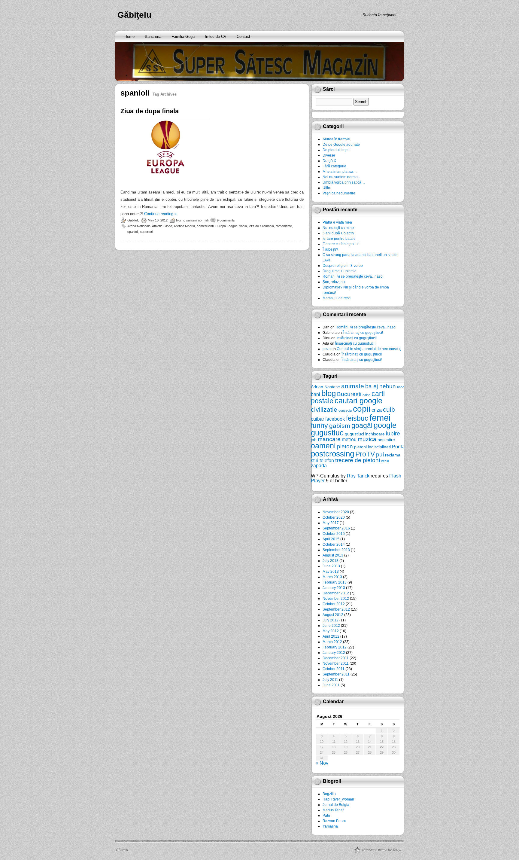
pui (380, 454)
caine (366, 395)
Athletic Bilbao (162, 226)
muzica (367, 439)
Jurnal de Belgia (336, 805)
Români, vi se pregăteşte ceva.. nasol (353, 276)
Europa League (226, 226)
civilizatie (324, 409)
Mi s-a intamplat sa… (340, 171)
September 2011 (336, 674)
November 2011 (336, 663)
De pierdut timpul (337, 150)
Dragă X (329, 161)
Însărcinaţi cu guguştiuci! (363, 333)
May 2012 (331, 631)
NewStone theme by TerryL (382, 850)
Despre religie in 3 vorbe (343, 266)
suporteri (146, 231)
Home (129, 36)
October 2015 (334, 534)
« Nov (322, 763)
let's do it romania (261, 226)
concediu (345, 410)
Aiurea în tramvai (336, 139)
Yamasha (330, 826)
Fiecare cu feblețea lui (341, 244)
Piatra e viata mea (337, 222)
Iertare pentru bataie (339, 238)
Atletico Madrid (184, 226)
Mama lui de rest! (337, 298)
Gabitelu (133, 220)
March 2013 (332, 577)
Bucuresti (349, 394)
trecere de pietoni (357, 460)
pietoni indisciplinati (372, 446)
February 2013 (335, 582)
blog (328, 393)
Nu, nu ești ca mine (338, 228)
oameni (323, 446)
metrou (349, 439)
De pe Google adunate (341, 144)
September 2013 (336, 550)
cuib (389, 409)
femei (379, 417)
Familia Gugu (183, 36)
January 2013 (334, 588)
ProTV (365, 454)
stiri (314, 460)
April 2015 (331, 539)
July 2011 (330, 680)
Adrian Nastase (325, 386)
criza (377, 410)
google (385, 425)
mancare (329, 439)
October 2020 (334, 517)
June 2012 (331, 626)
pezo (327, 349)
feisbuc (357, 418)
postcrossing (332, 453)
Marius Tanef (333, 810)
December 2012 (336, 593)
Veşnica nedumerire (339, 193)
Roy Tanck (358, 475)
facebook (335, 419)
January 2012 (334, 653)
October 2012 (334, 604)
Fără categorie (334, 166)
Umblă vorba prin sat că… (344, 182)
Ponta (398, 446)
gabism (339, 425)
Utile (326, 188)
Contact (243, 36)
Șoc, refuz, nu (334, 282)
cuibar (317, 419)
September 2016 (336, 528)
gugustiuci (354, 434)
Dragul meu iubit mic (339, 271)
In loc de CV (215, 36)
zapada (319, 465)
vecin (385, 461)
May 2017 (331, 523)
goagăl (361, 425)
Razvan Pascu (334, 821)
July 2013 (330, 561)
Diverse (329, 155)
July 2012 (330, 620)
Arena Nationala (138, 226)
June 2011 (331, 685)
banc (400, 387)
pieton (345, 446)
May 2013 (331, 571)
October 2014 (334, 544)
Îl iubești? (330, 249)
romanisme (284, 226)
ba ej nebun (380, 386)
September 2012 (336, 609)
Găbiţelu (134, 15)
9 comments (226, 220)
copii (361, 408)
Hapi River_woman (338, 799)
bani (315, 394)
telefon (327, 460)
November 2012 (336, 598)
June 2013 (331, 566)
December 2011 (336, 658)
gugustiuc (327, 433)
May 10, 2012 (158, 220)
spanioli (132, 231)
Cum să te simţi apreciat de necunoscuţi (369, 349)
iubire (393, 433)
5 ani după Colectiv (338, 233)
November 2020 (336, 512)
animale (352, 386)
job (314, 439)
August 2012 (333, 615)
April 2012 (331, 636)
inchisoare (375, 434)
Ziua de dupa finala (149, 111)
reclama (392, 455)
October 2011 (333, 669)
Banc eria (153, 36)
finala (243, 226)
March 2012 (332, 642)
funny (319, 425)
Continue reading (160, 214)
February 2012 (335, 647)
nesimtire (386, 439)
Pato (326, 815)
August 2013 (333, 555)
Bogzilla (329, 794)
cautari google (358, 401)
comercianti (205, 226)
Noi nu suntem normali (192, 220)
